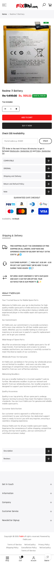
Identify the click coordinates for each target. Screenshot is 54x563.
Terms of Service (14, 544)
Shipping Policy (12, 547)
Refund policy (30, 544)
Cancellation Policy (29, 547)
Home (4, 14)
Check (45, 141)
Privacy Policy (44, 544)
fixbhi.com (27, 539)
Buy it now (27, 125)
